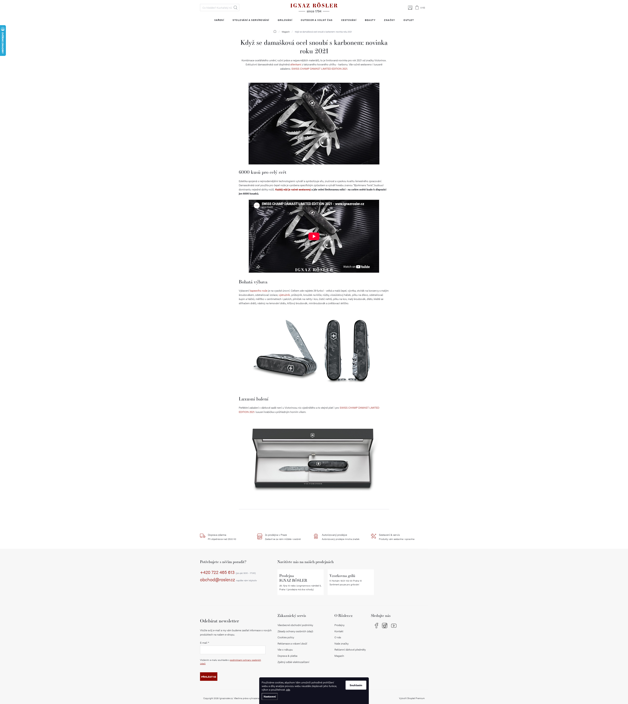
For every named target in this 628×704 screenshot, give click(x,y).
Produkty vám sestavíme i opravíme (396, 537)
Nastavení (270, 696)
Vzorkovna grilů (342, 575)
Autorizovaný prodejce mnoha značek (340, 537)
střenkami (295, 64)
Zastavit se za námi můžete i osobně (283, 537)
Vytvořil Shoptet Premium (412, 698)
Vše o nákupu (285, 649)
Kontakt (338, 631)
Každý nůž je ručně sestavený (293, 189)
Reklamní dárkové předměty (350, 649)
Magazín (339, 656)
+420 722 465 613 (228, 572)
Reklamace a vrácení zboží (292, 643)
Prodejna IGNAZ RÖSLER (293, 578)
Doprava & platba (287, 656)
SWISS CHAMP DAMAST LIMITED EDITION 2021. (319, 68)
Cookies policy (286, 637)
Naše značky (341, 643)
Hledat (235, 7)
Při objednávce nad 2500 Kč (222, 537)
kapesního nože (258, 290)
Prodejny (339, 625)
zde (288, 689)
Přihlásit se (208, 676)
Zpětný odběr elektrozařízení (293, 662)
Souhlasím (356, 685)
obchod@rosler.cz (228, 580)
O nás (337, 637)
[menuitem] (219, 20)
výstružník (284, 295)
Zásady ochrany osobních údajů (295, 631)
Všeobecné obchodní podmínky (295, 625)
